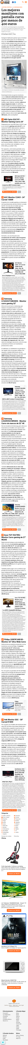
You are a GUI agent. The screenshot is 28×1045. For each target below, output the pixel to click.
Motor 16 (18, 1038)
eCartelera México (7, 1019)
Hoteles (17, 820)
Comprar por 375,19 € (10, 293)
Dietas (17, 1027)
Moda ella (5, 825)
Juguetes (17, 822)
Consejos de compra (6, 836)
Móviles (5, 827)
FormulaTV (5, 1013)
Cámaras (17, 815)
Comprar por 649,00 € (14, 910)
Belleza (18, 1016)
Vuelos (17, 832)
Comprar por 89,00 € (14, 873)
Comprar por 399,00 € (10, 529)
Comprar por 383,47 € (10, 413)
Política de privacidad (14, 1006)
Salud (17, 1020)
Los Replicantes (6, 1014)
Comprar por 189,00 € (10, 191)
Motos (16, 825)
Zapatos (5, 834)
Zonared (5, 1017)
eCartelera (5, 1016)
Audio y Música (6, 815)
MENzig (5, 1035)
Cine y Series (6, 817)
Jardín (4, 822)
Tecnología (5, 830)
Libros (4, 824)
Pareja (17, 1017)
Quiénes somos (8, 1005)
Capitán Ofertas (6, 7)
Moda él (17, 824)
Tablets (17, 829)
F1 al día (18, 1037)
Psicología (18, 1030)
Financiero (17, 819)
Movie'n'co (5, 1020)
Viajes (17, 1025)
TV (16, 830)
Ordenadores (18, 7)
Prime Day (16, 836)
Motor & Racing (19, 1035)
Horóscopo (18, 1023)
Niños (16, 827)
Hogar (4, 820)
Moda (17, 1014)
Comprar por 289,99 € (10, 634)
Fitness (4, 1037)
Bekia (17, 1013)
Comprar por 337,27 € (10, 810)
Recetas (18, 1022)
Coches (17, 817)
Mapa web (15, 1005)
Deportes (5, 819)
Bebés (17, 1019)
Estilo (4, 1038)
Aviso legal (21, 1005)
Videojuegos (6, 832)
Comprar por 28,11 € (14, 950)
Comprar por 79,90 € (14, 987)
